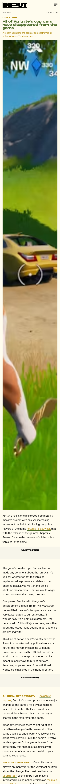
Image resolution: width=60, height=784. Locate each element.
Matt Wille (7, 12)
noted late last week (39, 528)
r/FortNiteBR (10, 775)
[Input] (15, 5)
